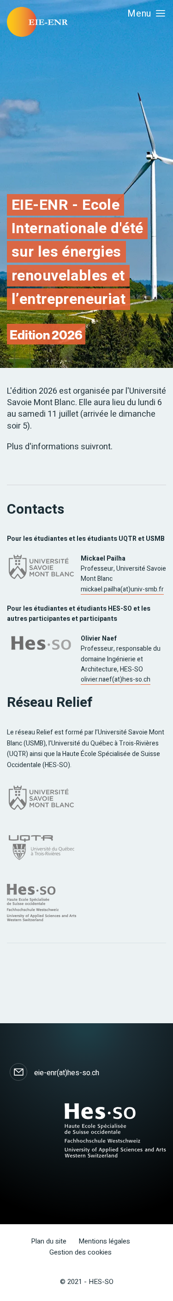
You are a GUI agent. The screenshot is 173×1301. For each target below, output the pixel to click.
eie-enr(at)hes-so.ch (66, 1073)
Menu (139, 13)
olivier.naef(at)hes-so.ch (115, 679)
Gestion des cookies (80, 1252)
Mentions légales (104, 1241)
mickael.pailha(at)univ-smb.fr (122, 589)
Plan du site (48, 1241)
